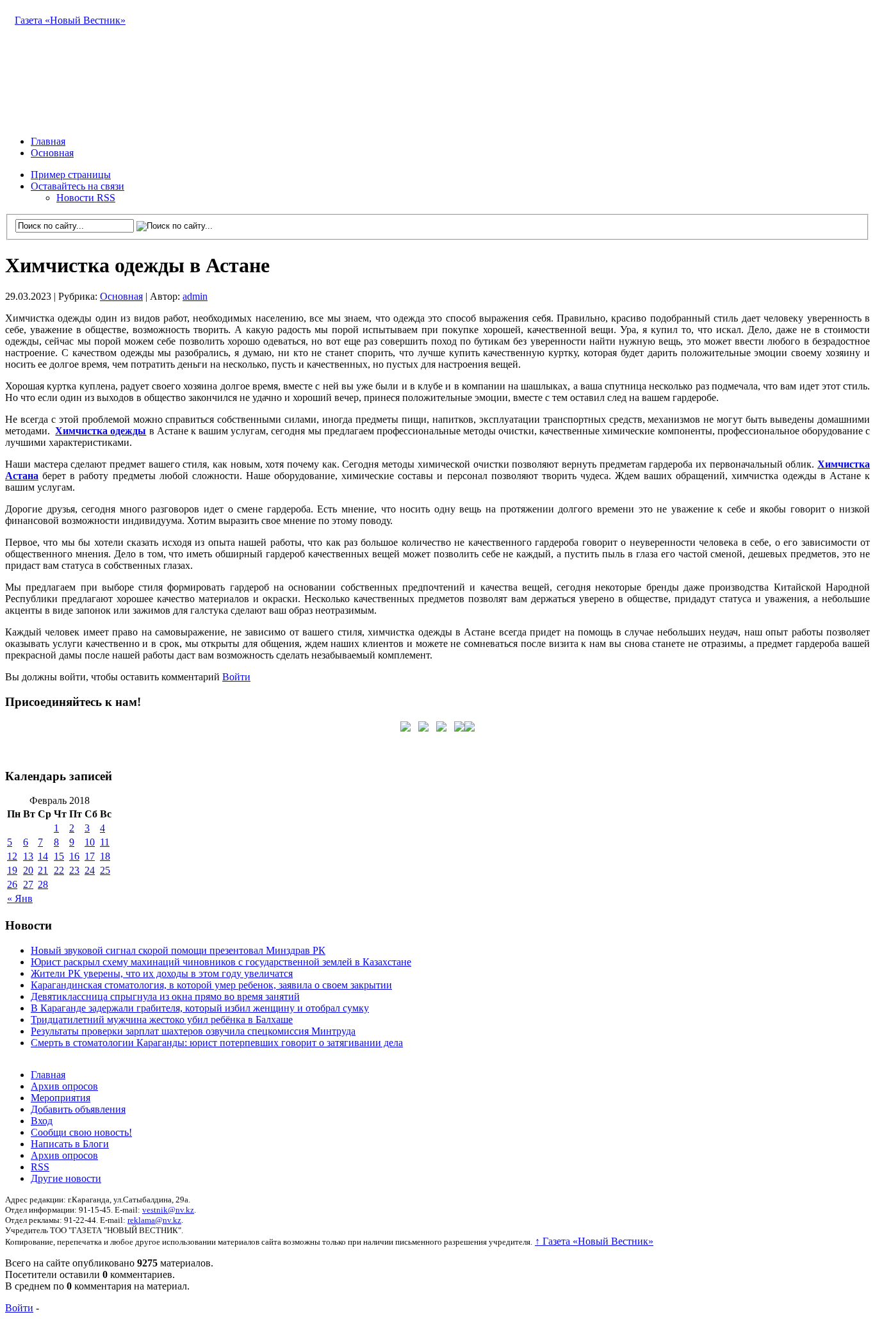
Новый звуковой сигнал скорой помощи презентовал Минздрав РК (178, 950)
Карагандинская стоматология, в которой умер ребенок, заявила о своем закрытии (211, 984)
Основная (52, 152)
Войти (236, 676)
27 (28, 884)
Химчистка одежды (100, 430)
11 (105, 842)
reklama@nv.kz (154, 1220)
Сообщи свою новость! (81, 1132)
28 (43, 884)
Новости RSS (85, 197)
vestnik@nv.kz (168, 1210)
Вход (42, 1120)
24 (90, 870)
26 (12, 884)
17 (90, 856)
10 (90, 842)
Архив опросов (64, 1086)
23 (74, 870)
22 (59, 870)
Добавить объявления (78, 1109)
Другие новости (66, 1178)
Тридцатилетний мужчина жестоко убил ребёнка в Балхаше (162, 1019)
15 (59, 856)
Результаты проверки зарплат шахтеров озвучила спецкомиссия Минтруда (193, 1031)
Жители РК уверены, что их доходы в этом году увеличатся (162, 973)
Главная (48, 141)
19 (12, 870)
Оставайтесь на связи (77, 186)
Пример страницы (71, 174)
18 (105, 856)
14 (43, 856)
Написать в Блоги (70, 1143)
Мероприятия (60, 1097)
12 (12, 856)
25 (105, 870)
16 (74, 856)
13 (28, 856)
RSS (40, 1166)
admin (195, 296)
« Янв (20, 898)
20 (28, 870)
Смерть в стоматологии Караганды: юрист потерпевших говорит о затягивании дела (217, 1042)
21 (43, 870)
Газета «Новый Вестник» (70, 20)
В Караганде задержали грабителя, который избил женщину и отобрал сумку (200, 1008)
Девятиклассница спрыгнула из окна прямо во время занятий (165, 996)
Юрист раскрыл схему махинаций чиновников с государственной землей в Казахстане (221, 961)
